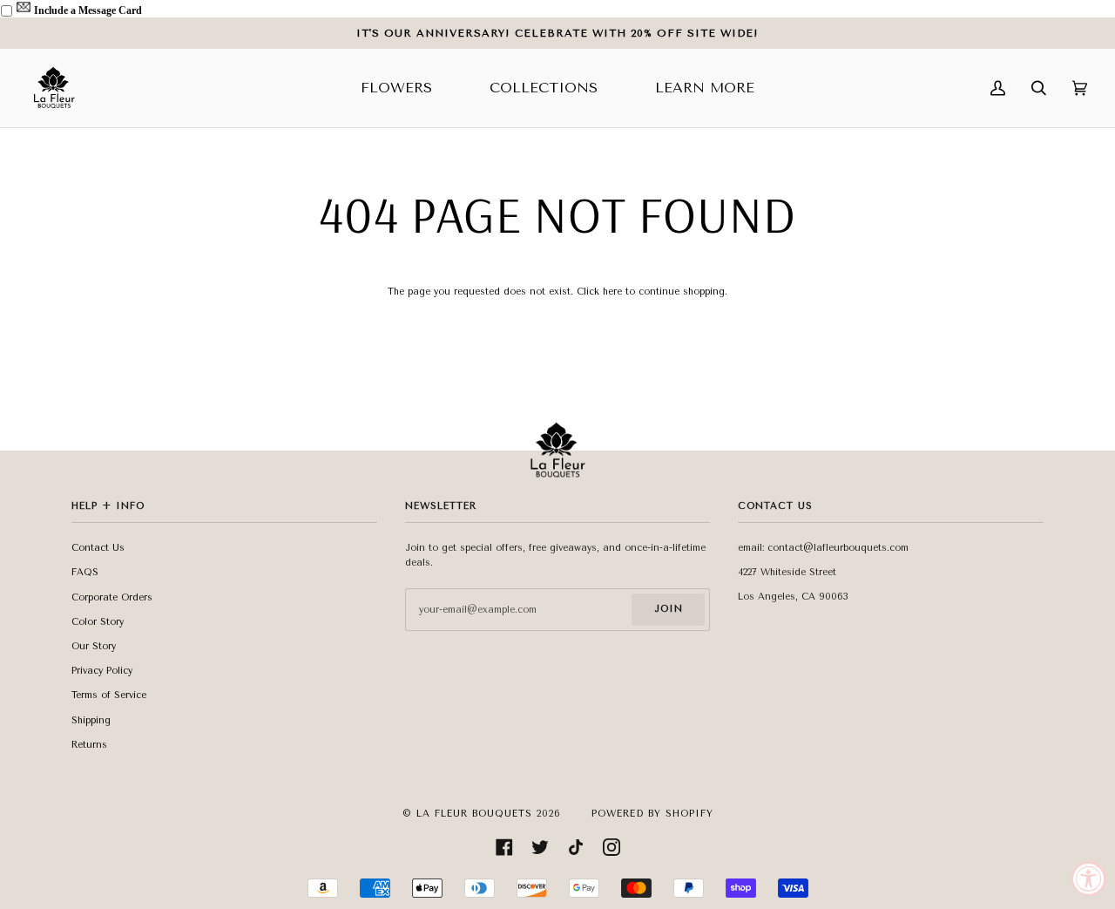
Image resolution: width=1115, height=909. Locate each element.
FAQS (84, 572)
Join (668, 608)
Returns (89, 744)
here (612, 291)
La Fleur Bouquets (474, 813)
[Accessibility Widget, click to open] (1088, 878)
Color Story (97, 621)
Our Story (93, 646)
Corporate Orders (111, 597)
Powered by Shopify (652, 813)
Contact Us (98, 547)
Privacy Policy (101, 670)
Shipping (91, 720)
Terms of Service (108, 695)
